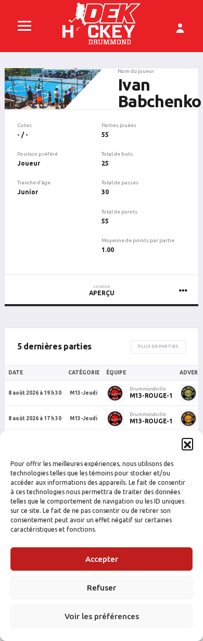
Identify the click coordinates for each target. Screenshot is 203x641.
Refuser (101, 587)
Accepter (101, 559)
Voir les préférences (102, 616)
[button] (187, 443)
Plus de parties (158, 346)
